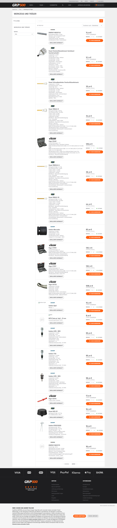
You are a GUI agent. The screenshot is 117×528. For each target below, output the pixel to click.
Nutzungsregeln (87, 493)
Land (52, 495)
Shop (69, 5)
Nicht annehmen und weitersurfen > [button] (107, 505)
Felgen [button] (41, 5)
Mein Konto (100, 1)
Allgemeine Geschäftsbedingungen (91, 495)
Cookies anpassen (93, 516)
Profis (86, 1)
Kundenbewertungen (73, 1)
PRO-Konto (54, 491)
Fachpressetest (55, 484)
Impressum (85, 500)
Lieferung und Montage (84, 5)
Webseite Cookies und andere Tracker (20, 524)
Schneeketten (53, 5)
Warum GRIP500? (55, 486)
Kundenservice (86, 484)
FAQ (81, 1)
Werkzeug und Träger (22, 27)
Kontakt (92, 1)
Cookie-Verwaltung (87, 498)
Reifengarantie (55, 500)
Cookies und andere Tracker (34, 519)
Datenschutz (86, 491)
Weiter (73, 464)
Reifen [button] (31, 5)
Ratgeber (53, 498)
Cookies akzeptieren (79, 516)
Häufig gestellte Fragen (57, 493)
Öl (62, 5)
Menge (88, 36)
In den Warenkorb (95, 40)
